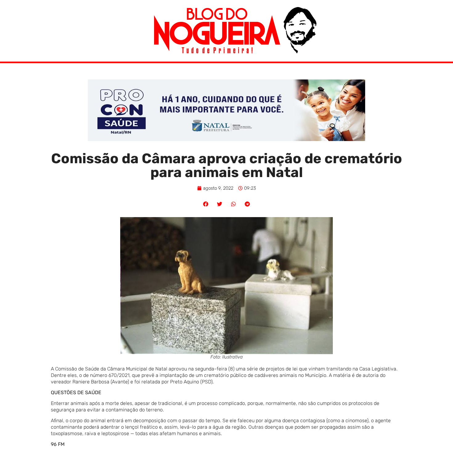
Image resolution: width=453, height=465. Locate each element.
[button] (206, 204)
